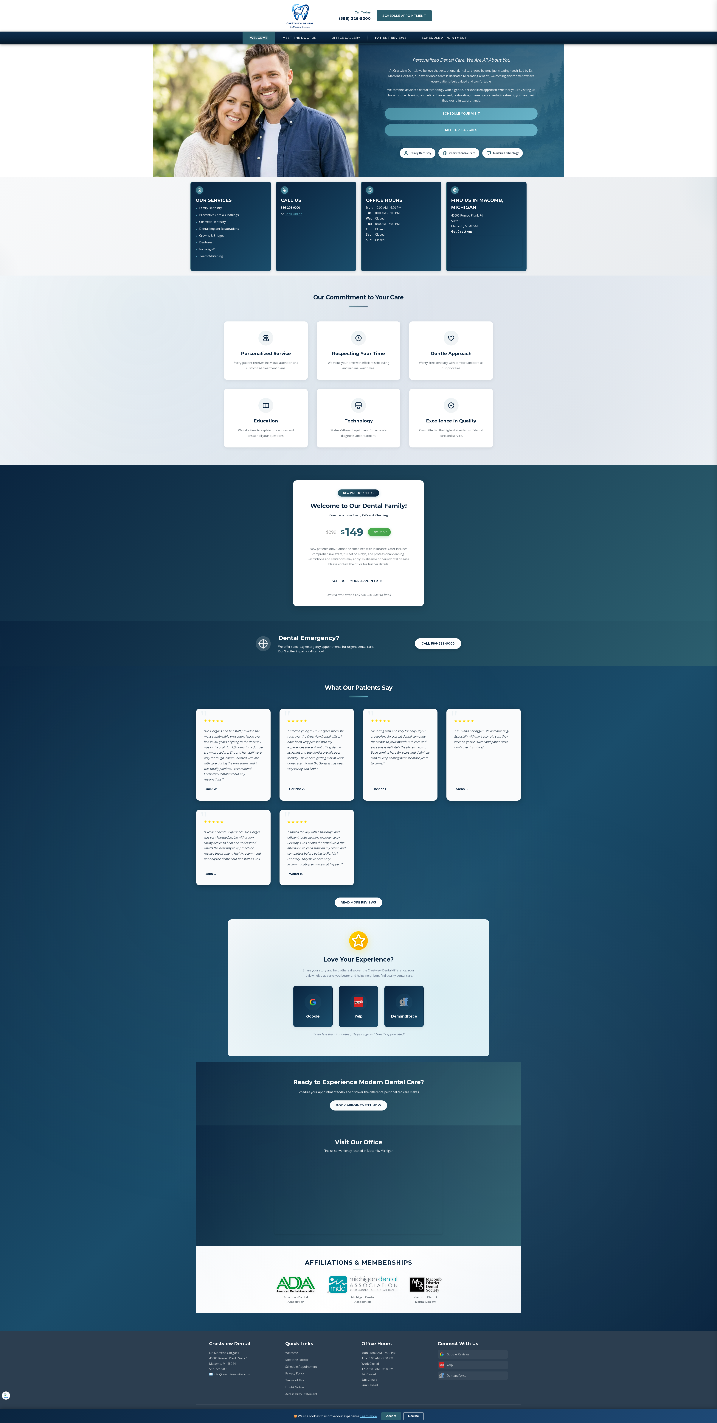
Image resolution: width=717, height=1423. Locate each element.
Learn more (368, 1416)
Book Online (293, 214)
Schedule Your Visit (461, 113)
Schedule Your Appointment (358, 581)
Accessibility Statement (301, 1394)
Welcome (259, 38)
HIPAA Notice (294, 1387)
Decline (413, 1416)
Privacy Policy (294, 1373)
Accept (391, 1416)
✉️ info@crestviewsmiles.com (229, 1374)
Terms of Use (294, 1380)
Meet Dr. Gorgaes (461, 130)
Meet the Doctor (299, 38)
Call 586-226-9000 (438, 643)
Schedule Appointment (404, 16)
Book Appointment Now (358, 1105)
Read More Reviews (358, 902)
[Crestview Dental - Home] (300, 16)
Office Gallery (345, 38)
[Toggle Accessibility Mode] (6, 1395)
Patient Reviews (391, 38)
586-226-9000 (290, 208)
